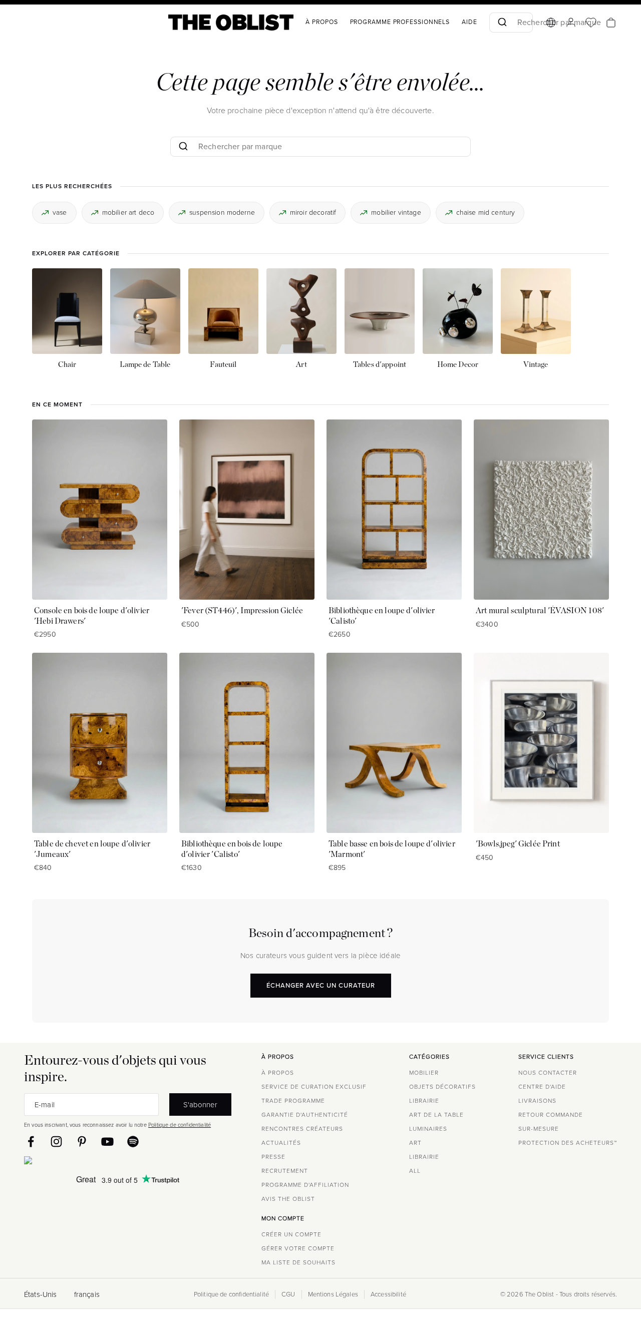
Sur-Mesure (538, 1128)
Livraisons (537, 1100)
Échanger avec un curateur (320, 985)
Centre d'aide (542, 1086)
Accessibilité (388, 1294)
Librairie (424, 1100)
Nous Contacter (547, 1072)
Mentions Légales (333, 1294)
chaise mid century (485, 212)
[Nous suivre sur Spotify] (133, 1141)
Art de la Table (436, 1114)
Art (415, 1142)
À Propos (321, 22)
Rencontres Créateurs (302, 1128)
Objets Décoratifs (442, 1086)
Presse (273, 1156)
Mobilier (424, 1072)
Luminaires (428, 1128)
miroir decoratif (313, 212)
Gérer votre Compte (298, 1248)
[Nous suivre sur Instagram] (56, 1141)
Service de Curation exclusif (314, 1086)
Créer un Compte (291, 1234)
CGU (288, 1294)
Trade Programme (293, 1100)
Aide (469, 22)
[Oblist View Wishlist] (591, 23)
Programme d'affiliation (305, 1184)
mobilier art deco (128, 212)
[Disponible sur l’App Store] (71, 1162)
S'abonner (200, 1104)
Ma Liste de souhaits (298, 1262)
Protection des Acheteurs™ (567, 1142)
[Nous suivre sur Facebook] (31, 1141)
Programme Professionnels (400, 22)
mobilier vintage (396, 212)
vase (60, 212)
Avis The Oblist (288, 1198)
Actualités (281, 1142)
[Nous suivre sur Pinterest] (82, 1141)
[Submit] (501, 23)
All (415, 1170)
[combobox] (511, 23)
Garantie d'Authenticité (304, 1114)
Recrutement (284, 1170)
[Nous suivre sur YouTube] (107, 1141)
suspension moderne (222, 212)
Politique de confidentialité (179, 1125)
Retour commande (550, 1114)
